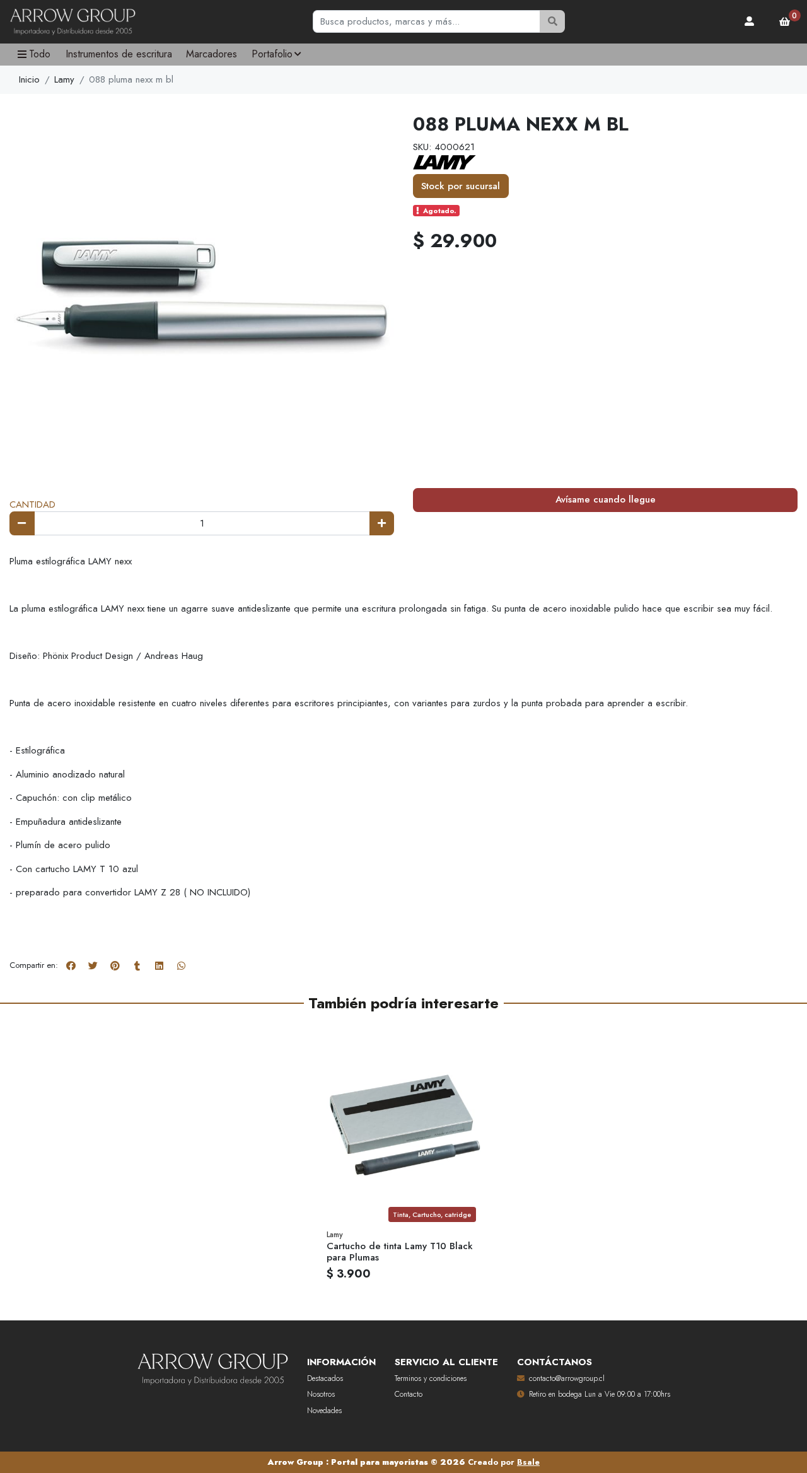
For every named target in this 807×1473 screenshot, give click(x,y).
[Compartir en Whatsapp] (180, 966)
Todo (39, 54)
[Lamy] (444, 161)
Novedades (324, 1410)
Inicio (29, 79)
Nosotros (321, 1394)
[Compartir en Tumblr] (136, 966)
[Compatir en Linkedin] (158, 966)
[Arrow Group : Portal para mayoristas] (72, 22)
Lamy (64, 79)
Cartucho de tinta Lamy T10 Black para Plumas (400, 1251)
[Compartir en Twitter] (92, 966)
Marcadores (211, 54)
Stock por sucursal (460, 186)
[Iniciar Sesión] (749, 21)
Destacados (325, 1378)
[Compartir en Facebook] (70, 966)
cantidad (32, 504)
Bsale (528, 1462)
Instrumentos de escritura (119, 54)
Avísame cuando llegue (605, 499)
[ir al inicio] (212, 1366)
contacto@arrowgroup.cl (567, 1378)
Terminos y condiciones (431, 1378)
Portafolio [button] (272, 54)
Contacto (408, 1394)
